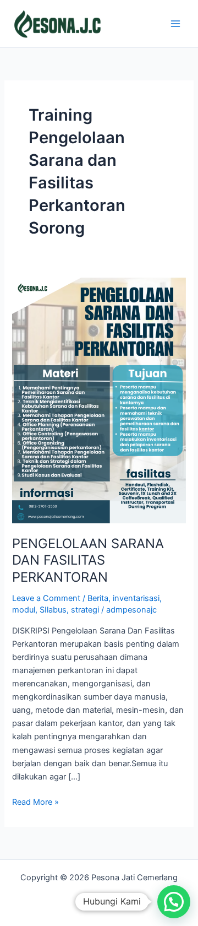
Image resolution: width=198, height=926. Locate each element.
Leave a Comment (46, 598)
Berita (97, 598)
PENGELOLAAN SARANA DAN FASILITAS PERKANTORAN (88, 560)
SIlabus (53, 610)
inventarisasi (136, 598)
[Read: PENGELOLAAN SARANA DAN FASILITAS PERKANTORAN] (98, 400)
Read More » (35, 801)
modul (23, 610)
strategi (85, 610)
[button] (173, 901)
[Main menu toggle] (175, 23)
